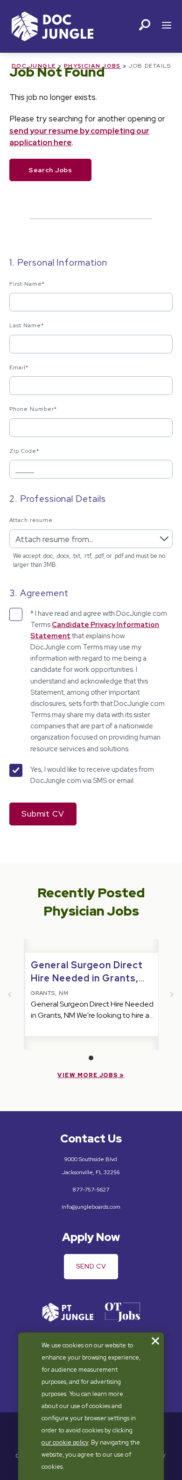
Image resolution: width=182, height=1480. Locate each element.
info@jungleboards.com (91, 1207)
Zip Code (24, 451)
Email (18, 367)
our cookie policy (65, 1442)
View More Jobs (87, 1075)
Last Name (26, 325)
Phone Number (33, 409)
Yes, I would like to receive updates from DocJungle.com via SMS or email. (92, 775)
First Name (27, 284)
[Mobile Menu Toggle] (166, 26)
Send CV (91, 1266)
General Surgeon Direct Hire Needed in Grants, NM (87, 978)
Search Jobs (50, 170)
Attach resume (30, 520)
